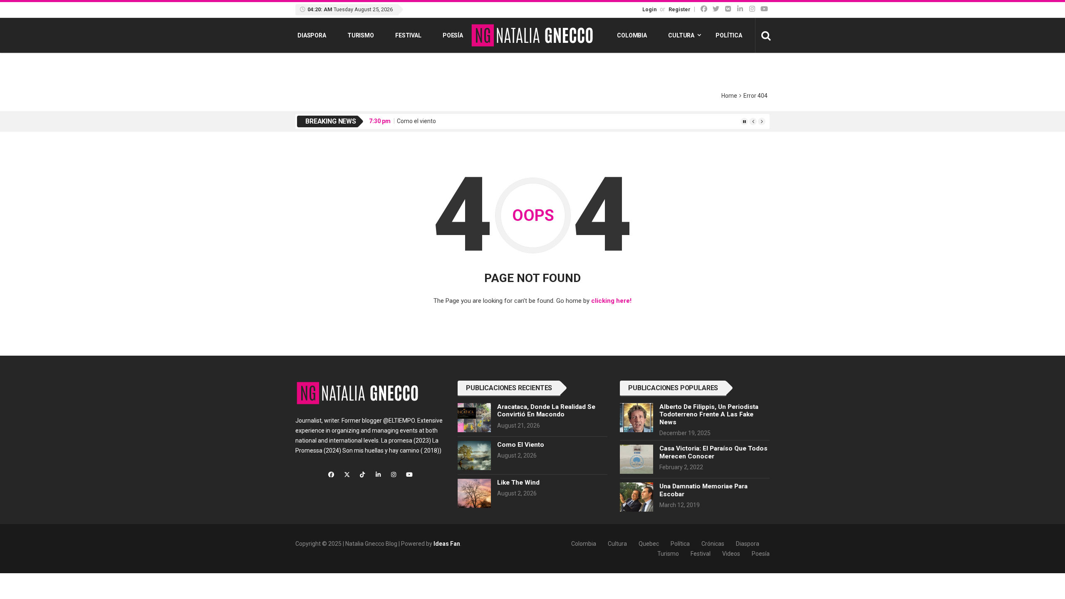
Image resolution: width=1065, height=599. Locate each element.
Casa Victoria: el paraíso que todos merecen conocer (713, 452)
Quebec (649, 543)
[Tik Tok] (728, 9)
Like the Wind (518, 482)
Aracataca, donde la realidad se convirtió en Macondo (546, 410)
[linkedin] (740, 9)
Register (680, 9)
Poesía (453, 35)
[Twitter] (716, 9)
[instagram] (752, 9)
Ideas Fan (446, 543)
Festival (408, 35)
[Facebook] (703, 9)
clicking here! (611, 300)
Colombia (632, 35)
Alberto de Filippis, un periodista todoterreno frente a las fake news (708, 414)
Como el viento (416, 121)
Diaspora (311, 35)
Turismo (360, 35)
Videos (731, 553)
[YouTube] (764, 9)
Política (729, 35)
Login (649, 9)
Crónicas (712, 543)
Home (729, 95)
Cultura (681, 35)
